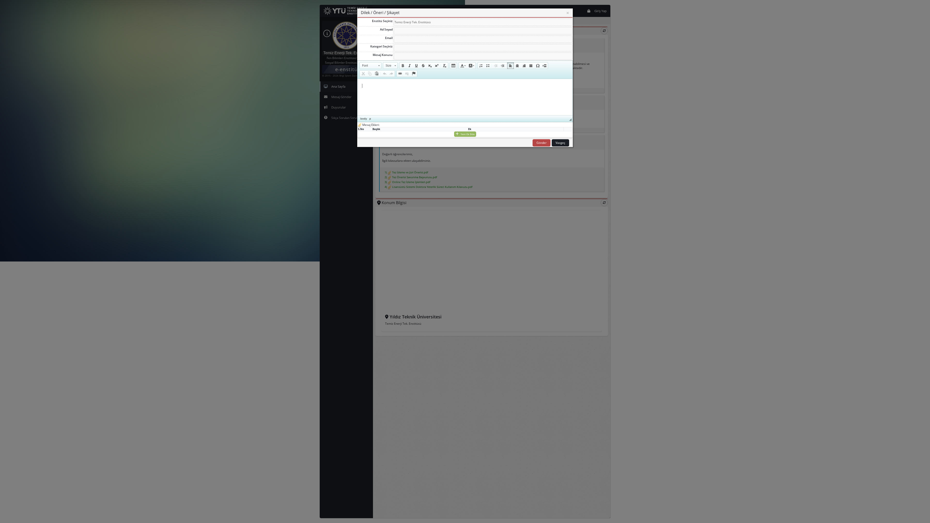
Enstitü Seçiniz (382, 21)
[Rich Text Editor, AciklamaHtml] (465, 97)
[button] (370, 65)
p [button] (370, 118)
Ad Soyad (386, 29)
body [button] (363, 118)
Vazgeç (560, 143)
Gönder (541, 143)
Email (389, 38)
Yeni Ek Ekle (467, 134)
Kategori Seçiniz (381, 46)
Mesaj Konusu (383, 55)
